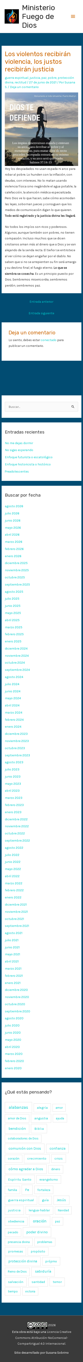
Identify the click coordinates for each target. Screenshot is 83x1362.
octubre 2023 (15, 748)
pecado (13, 1232)
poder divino (37, 1232)
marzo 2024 (13, 712)
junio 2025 (13, 606)
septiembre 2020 (17, 1011)
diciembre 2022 (16, 819)
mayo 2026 (13, 527)
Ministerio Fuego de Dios (38, 16)
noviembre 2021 (16, 911)
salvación (15, 1282)
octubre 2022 (15, 833)
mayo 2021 (12, 954)
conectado (48, 340)
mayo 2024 (13, 698)
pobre (52, 77)
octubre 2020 (15, 1004)
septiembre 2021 (17, 926)
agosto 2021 (13, 933)
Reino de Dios (17, 1271)
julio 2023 (12, 769)
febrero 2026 (14, 549)
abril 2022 (12, 876)
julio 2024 (12, 684)
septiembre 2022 (17, 840)
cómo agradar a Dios (26, 1169)
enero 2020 (13, 1068)
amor (59, 1107)
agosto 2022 (14, 847)
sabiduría (43, 1271)
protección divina (22, 1261)
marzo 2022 (13, 883)
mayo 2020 (13, 1039)
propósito (38, 1251)
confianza (57, 1148)
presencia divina (19, 1242)
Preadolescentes (17, 471)
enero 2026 (13, 556)
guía (45, 1200)
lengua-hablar (39, 1210)
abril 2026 (12, 534)
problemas (44, 1242)
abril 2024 (12, 705)
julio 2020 (12, 1025)
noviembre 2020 (17, 997)
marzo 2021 (13, 968)
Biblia (39, 1129)
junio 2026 (13, 520)
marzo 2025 (13, 627)
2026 (51, 1325)
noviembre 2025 (17, 570)
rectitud (20, 82)
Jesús (61, 1200)
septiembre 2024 (17, 670)
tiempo (13, 1291)
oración (40, 1221)
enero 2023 (13, 812)
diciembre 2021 (16, 904)
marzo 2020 (14, 1054)
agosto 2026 (14, 506)
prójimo (51, 1261)
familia (12, 1190)
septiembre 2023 (17, 755)
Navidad (63, 1210)
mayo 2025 (13, 613)
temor (57, 1282)
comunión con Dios (25, 1148)
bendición (17, 1128)
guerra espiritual (16, 77)
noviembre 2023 (17, 741)
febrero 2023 (14, 805)
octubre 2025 (15, 577)
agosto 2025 (14, 591)
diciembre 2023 (16, 734)
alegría (42, 1108)
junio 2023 (13, 776)
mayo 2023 (13, 783)
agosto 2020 (14, 1018)
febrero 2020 (14, 1061)
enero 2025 (13, 641)
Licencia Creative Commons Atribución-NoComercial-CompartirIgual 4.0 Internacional (43, 1337)
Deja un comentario (24, 87)
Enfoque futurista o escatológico (29, 457)
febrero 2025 (14, 634)
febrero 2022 (14, 890)
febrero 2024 (14, 719)
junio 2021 (12, 947)
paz (44, 77)
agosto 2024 (14, 677)
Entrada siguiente (41, 313)
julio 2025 (12, 598)
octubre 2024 (15, 662)
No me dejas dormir (19, 443)
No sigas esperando (19, 450)
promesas (15, 1251)
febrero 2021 (14, 975)
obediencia (16, 1221)
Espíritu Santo (19, 1179)
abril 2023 (12, 790)
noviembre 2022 (17, 826)
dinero (55, 1169)
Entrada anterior (41, 301)
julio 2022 (12, 855)
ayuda (60, 1118)
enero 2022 (13, 897)
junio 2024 (13, 691)
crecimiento (36, 1158)
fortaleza (43, 1190)
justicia (35, 77)
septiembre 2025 (17, 584)
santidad (38, 1282)
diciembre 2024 (16, 648)
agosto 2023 (14, 762)
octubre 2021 (14, 919)
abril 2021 (12, 961)
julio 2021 (11, 940)
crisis (58, 1158)
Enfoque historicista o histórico (28, 464)
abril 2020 (12, 1047)
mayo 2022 (13, 869)
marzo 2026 (13, 542)
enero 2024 (13, 726)
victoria (30, 1291)
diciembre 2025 (16, 563)
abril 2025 (12, 620)
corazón (13, 1158)
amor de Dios (17, 1118)
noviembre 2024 (17, 655)
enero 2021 (13, 983)
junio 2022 (13, 862)
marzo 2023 (13, 798)
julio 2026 (12, 513)
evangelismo (48, 1179)
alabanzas (18, 1107)
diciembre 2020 (16, 990)
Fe (27, 1190)
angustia (41, 1118)
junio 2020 (13, 1032)
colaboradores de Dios (23, 1138)
